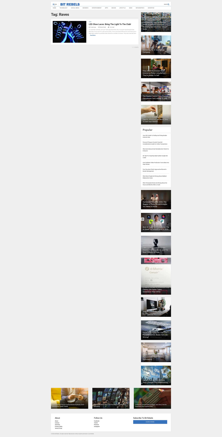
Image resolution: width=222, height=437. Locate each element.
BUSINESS (85, 8)
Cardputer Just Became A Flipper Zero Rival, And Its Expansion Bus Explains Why (150, 405)
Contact (57, 423)
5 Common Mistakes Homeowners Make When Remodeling (153, 357)
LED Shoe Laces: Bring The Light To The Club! (110, 24)
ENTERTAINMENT (96, 8)
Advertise (57, 424)
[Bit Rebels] (69, 5)
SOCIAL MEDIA (75, 8)
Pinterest (96, 424)
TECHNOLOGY (63, 8)
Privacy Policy (58, 426)
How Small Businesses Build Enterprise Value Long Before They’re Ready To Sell (154, 73)
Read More (93, 35)
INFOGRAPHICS (140, 8)
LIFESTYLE (122, 8)
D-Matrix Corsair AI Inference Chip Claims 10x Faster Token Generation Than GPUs (156, 289)
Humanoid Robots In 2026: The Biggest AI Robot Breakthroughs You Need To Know (155, 204)
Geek (90, 21)
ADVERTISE (151, 8)
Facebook (96, 421)
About (56, 421)
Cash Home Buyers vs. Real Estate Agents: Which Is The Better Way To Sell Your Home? (156, 119)
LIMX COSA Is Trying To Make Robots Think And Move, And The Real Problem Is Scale (155, 250)
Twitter (96, 423)
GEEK (130, 8)
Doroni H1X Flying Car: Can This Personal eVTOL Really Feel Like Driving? (155, 335)
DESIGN (114, 8)
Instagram (97, 426)
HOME (54, 8)
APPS (106, 8)
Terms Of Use (58, 428)
